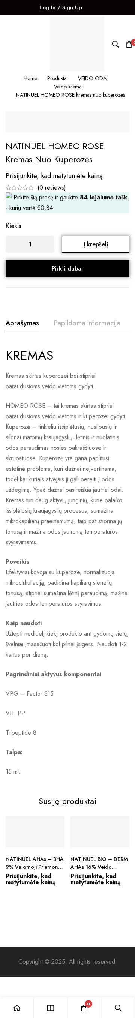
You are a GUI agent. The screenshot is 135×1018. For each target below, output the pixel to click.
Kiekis (13, 226)
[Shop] (51, 1007)
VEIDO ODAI (93, 78)
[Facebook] (95, 7)
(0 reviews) (52, 187)
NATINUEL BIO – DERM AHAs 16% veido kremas (99, 867)
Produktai (57, 78)
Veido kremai (68, 86)
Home (30, 78)
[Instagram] (108, 7)
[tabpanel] (67, 562)
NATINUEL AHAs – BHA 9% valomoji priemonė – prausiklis (35, 867)
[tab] (22, 323)
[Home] (17, 1007)
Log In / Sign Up (60, 7)
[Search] (115, 44)
